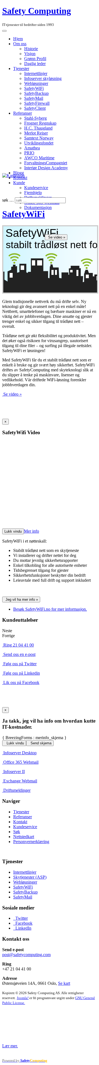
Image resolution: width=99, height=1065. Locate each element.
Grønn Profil (35, 58)
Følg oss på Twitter (20, 663)
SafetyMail (33, 98)
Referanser (22, 113)
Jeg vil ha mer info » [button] (22, 599)
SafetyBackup (36, 93)
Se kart (64, 983)
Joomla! (23, 998)
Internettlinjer (35, 73)
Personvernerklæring (31, 841)
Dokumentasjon (38, 207)
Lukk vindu (13, 531)
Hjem (18, 38)
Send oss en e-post (19, 654)
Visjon (29, 53)
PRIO (29, 153)
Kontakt (20, 821)
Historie (31, 48)
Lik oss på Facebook (21, 682)
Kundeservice (36, 187)
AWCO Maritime (39, 157)
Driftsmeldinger (17, 790)
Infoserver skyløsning (43, 78)
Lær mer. (10, 1045)
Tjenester (21, 68)
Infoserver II (14, 771)
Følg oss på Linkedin (21, 673)
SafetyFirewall (37, 103)
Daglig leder (35, 63)
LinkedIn (22, 928)
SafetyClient (35, 108)
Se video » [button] (56, 237)
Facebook (23, 923)
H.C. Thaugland (38, 128)
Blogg (18, 172)
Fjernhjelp (33, 192)
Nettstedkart (23, 836)
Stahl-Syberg (35, 118)
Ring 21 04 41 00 (18, 645)
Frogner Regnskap (40, 123)
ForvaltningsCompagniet (45, 162)
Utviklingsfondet (38, 143)
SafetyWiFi (34, 88)
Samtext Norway (39, 138)
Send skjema (40, 743)
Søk (16, 831)
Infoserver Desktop (20, 752)
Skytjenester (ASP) (29, 877)
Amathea (32, 148)
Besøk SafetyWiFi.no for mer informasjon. (50, 609)
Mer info (31, 531)
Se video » (12, 394)
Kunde (19, 182)
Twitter (21, 918)
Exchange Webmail (20, 781)
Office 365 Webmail (20, 762)
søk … (8, 200)
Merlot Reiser (36, 133)
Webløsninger (36, 83)
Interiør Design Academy (46, 167)
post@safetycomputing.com (26, 954)
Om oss (19, 43)
